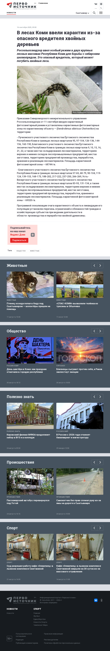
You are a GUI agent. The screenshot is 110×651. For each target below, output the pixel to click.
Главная (37, 613)
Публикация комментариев (27, 643)
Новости (12, 609)
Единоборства (39, 619)
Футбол (37, 616)
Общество (21, 251)
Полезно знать (20, 396)
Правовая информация (53, 634)
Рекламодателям (51, 640)
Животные (34, 251)
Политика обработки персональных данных (62, 643)
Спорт (12, 528)
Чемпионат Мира (40, 625)
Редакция (19, 640)
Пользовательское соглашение (24, 635)
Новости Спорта (40, 622)
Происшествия (20, 462)
